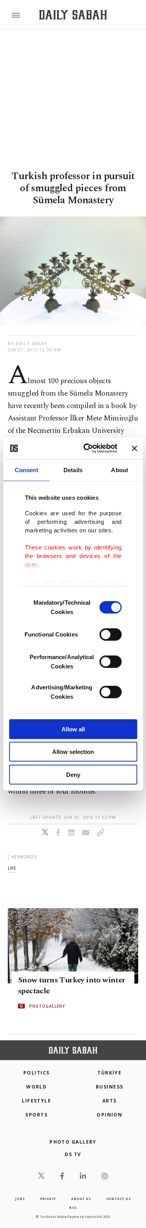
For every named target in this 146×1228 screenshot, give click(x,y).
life (12, 868)
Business (109, 1086)
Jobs (20, 1199)
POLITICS (36, 1072)
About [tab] (119, 469)
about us (81, 1199)
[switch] (110, 634)
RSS (72, 1207)
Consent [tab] (26, 469)
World (36, 1086)
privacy (48, 1199)
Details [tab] (73, 469)
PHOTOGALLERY (47, 1006)
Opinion (109, 1114)
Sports (36, 1114)
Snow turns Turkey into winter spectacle (71, 985)
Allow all (73, 729)
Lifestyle (36, 1100)
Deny (73, 774)
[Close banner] (134, 448)
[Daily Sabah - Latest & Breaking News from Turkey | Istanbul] (73, 15)
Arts (109, 1100)
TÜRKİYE (109, 1072)
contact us (118, 1199)
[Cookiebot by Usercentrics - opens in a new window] (87, 448)
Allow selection (73, 751)
